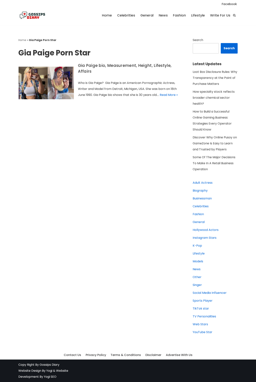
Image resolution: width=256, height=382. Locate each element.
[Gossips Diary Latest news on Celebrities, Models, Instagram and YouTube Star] (32, 15)
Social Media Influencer (210, 293)
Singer (197, 285)
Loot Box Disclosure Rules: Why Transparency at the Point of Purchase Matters (215, 78)
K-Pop (197, 245)
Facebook (229, 4)
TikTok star (201, 308)
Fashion (179, 15)
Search (198, 40)
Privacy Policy (96, 355)
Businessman (202, 198)
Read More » (169, 95)
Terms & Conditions (126, 355)
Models (198, 261)
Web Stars (200, 324)
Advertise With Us (179, 355)
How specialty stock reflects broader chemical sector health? (214, 98)
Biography (200, 190)
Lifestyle (198, 15)
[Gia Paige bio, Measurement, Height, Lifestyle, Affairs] (46, 83)
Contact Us (72, 355)
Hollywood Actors (206, 230)
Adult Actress (203, 183)
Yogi (49, 371)
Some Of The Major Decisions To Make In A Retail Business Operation (214, 163)
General (146, 15)
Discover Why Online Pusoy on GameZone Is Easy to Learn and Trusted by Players (215, 143)
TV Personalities (204, 316)
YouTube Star (202, 332)
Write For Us (220, 15)
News (163, 15)
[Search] (234, 15)
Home (107, 15)
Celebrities (126, 15)
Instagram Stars (204, 238)
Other (197, 277)
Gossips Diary (49, 365)
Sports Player (203, 300)
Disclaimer (153, 355)
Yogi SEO (50, 377)
